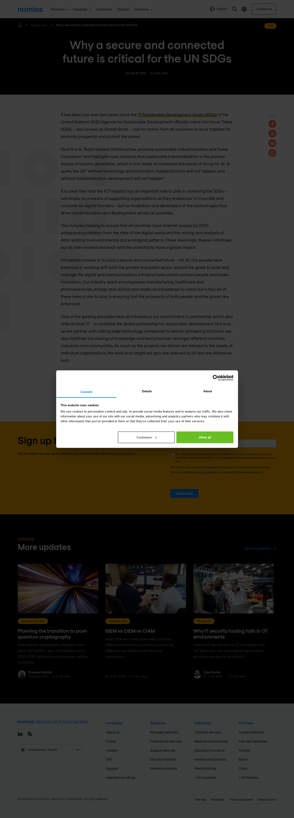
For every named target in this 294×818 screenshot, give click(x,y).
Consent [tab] (86, 391)
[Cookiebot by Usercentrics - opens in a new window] (215, 378)
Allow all (205, 437)
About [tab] (207, 391)
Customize (144, 437)
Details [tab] (147, 391)
